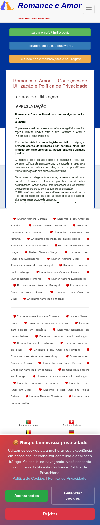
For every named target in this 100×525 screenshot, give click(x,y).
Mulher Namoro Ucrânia (31, 218)
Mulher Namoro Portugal (48, 225)
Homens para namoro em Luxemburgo (61, 376)
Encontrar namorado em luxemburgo (62, 336)
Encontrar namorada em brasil (45, 298)
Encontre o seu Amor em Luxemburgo (35, 356)
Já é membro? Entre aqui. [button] (50, 32)
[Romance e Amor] (7, 4)
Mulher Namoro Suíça (42, 252)
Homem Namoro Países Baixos (61, 363)
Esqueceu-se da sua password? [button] (50, 45)
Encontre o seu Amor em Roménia (38, 316)
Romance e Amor (49, 5)
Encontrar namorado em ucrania (37, 383)
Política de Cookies (29, 478)
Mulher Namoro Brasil (64, 258)
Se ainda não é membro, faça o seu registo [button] (50, 59)
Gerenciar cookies (73, 495)
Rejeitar (50, 514)
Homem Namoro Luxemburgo (35, 343)
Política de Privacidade (67, 478)
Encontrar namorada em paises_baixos (55, 238)
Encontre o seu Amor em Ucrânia (60, 272)
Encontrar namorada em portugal (32, 265)
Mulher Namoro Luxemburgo (68, 278)
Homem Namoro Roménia (45, 396)
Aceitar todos (26, 496)
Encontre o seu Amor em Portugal (38, 285)
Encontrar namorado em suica (47, 323)
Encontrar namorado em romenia (31, 369)
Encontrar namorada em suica (29, 245)
